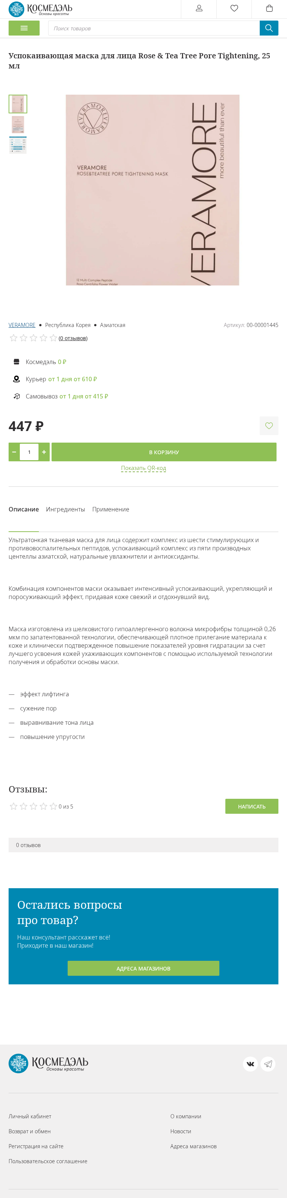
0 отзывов (73, 338)
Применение (110, 509)
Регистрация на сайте (36, 1146)
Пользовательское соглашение (48, 1161)
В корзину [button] (164, 452)
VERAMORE (22, 324)
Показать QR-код (143, 467)
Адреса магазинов (143, 968)
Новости (180, 1131)
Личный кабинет (30, 1116)
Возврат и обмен (30, 1131)
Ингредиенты (65, 509)
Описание (24, 509)
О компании (185, 1116)
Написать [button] (252, 806)
